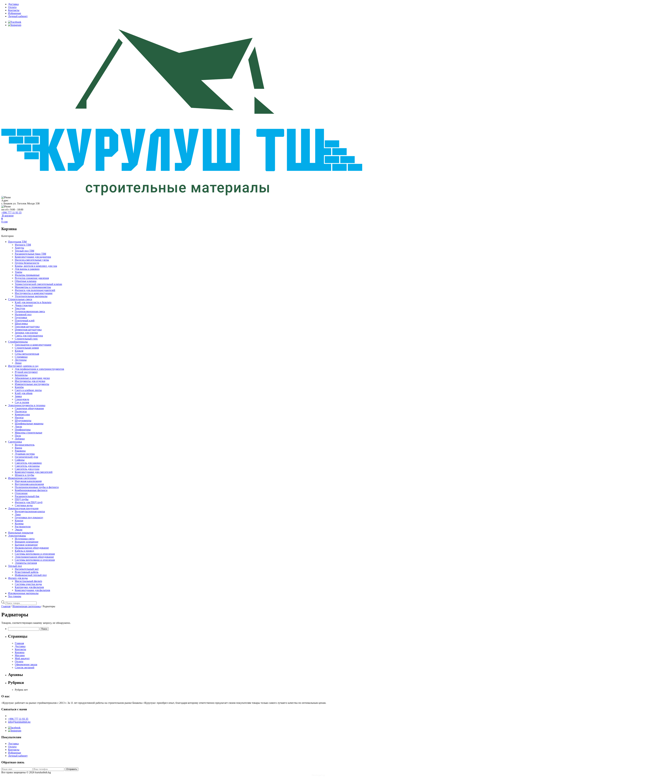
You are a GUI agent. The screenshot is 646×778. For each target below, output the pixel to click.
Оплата (12, 7)
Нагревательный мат (27, 569)
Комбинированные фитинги (31, 490)
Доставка (13, 4)
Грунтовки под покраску (29, 517)
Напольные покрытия (20, 532)
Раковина (20, 450)
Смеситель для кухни (27, 469)
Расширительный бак (27, 496)
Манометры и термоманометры (33, 287)
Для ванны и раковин (27, 269)
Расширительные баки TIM (30, 253)
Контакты (13, 10)
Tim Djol (330, 775)
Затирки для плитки (26, 332)
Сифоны (20, 459)
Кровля (19, 350)
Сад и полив (22, 402)
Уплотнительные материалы (31, 296)
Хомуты (19, 247)
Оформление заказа (26, 664)
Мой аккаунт (22, 658)
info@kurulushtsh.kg (19, 721)
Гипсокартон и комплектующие (33, 344)
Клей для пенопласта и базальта (33, 302)
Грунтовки (21, 317)
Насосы (19, 417)
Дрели (18, 426)
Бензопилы (21, 375)
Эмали (18, 529)
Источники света (24, 538)
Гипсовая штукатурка (27, 326)
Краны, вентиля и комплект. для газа (36, 265)
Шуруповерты (23, 420)
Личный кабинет (18, 16)
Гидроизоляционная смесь (30, 311)
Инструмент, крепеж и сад (23, 366)
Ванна (18, 447)
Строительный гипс (26, 338)
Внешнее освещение (26, 541)
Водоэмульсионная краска (30, 511)
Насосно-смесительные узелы (32, 259)
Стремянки (21, 356)
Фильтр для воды (18, 578)
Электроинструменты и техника (26, 405)
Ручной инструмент (26, 372)
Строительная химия (27, 347)
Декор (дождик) (24, 305)
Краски (19, 520)
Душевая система (25, 453)
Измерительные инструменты (32, 384)
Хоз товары (14, 596)
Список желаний (24, 667)
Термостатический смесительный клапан (38, 284)
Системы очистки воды (28, 584)
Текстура (20, 308)
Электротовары (17, 535)
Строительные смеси (20, 299)
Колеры (19, 523)
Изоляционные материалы (23, 593)
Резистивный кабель (26, 572)
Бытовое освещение (26, 544)
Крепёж (19, 387)
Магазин (20, 655)
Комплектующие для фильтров (32, 590)
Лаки (18, 514)
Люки (18, 362)
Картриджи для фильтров (29, 587)
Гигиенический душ (26, 456)
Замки (18, 396)
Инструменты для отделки (30, 381)
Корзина (19, 652)
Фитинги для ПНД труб (28, 502)
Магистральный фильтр (28, 581)
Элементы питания (26, 562)
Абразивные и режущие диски (32, 378)
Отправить (71, 769)
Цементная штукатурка (28, 329)
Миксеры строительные (28, 432)
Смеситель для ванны (27, 466)
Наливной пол (23, 314)
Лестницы (21, 359)
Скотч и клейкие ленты (28, 390)
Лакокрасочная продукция (23, 508)
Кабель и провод (24, 550)
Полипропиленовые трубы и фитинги (37, 487)
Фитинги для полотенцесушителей (35, 290)
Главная (5, 606)
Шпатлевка (21, 323)
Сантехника (15, 441)
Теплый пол (15, 566)
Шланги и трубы (24, 475)
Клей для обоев (23, 393)
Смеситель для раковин (28, 462)
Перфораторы (23, 429)
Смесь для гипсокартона (29, 335)
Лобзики (20, 438)
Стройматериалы (18, 341)
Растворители (23, 526)
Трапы (18, 272)
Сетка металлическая (27, 353)
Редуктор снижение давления (32, 278)
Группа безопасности (27, 262)
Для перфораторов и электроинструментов (39, 369)
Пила (18, 435)
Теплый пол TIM (24, 250)
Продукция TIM (17, 241)
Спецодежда (22, 399)
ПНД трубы (21, 499)
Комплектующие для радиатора (33, 256)
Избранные (14, 13)
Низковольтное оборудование (32, 547)
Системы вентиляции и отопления (35, 553)
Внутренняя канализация (29, 484)
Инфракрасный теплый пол (31, 575)
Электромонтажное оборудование (34, 556)
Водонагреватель (24, 444)
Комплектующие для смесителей (33, 472)
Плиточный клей (24, 320)
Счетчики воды (24, 505)
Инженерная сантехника (22, 478)
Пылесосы (21, 411)
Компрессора (22, 414)
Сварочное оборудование (29, 408)
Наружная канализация (28, 481)
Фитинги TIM (23, 244)
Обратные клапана (25, 281)
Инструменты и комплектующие (33, 293)
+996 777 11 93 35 (11, 212)
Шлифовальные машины (29, 423)
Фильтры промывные (27, 275)
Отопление (21, 493)
